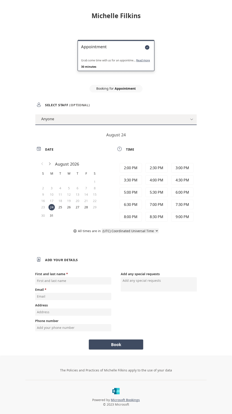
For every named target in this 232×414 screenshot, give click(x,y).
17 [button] (51, 201)
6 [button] (77, 188)
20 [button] (77, 201)
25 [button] (60, 207)
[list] (116, 59)
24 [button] (51, 207)
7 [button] (86, 188)
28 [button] (86, 207)
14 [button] (86, 194)
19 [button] (69, 201)
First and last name (50, 274)
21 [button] (86, 201)
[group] (156, 192)
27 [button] (77, 207)
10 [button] (51, 194)
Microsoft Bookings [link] (125, 400)
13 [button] (77, 194)
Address (41, 305)
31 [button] (51, 215)
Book (116, 344)
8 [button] (95, 188)
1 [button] (95, 182)
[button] (42, 164)
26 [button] (69, 207)
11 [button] (60, 194)
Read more (143, 60)
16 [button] (43, 201)
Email (39, 289)
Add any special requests (140, 274)
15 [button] (95, 194)
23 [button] (43, 207)
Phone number (46, 321)
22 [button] (95, 201)
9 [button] (43, 194)
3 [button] (52, 188)
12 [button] (69, 194)
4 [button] (60, 188)
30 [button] (43, 215)
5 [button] (69, 188)
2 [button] (43, 188)
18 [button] (60, 201)
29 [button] (95, 207)
